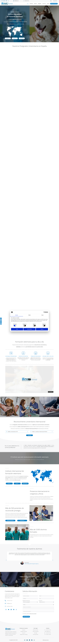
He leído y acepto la (29, 613)
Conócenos (31, 3)
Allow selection (29, 329)
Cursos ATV (44, 3)
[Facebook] (6, 1)
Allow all (42, 329)
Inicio (28, 3)
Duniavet (48, 3)
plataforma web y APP (49, 408)
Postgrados (39, 3)
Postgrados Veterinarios (26, 600)
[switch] (24, 325)
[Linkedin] (5, 1)
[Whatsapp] (8, 1)
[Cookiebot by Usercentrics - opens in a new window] (44, 312)
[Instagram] (1, 1)
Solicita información (54, 3)
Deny (17, 329)
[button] (8, 38)
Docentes (35, 3)
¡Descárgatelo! (29, 582)
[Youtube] (3, 1)
